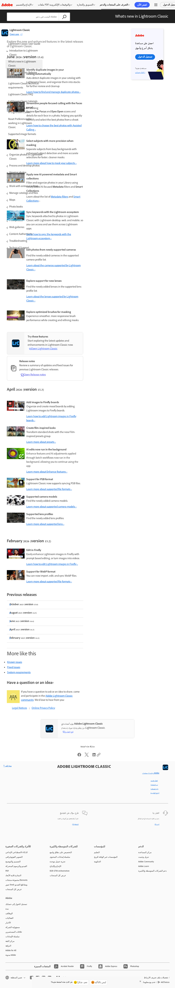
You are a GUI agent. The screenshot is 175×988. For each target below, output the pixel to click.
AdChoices (165, 982)
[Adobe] (7, 4)
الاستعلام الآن (75, 824)
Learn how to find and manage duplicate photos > (53, 92)
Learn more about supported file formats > (49, 490)
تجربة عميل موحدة (57, 861)
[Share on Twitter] (87, 756)
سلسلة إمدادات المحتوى (60, 857)
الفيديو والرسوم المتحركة (16, 866)
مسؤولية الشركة (12, 927)
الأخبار (8, 922)
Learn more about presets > (41, 442)
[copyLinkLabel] (99, 756)
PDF (7, 871)
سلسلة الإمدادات (12, 936)
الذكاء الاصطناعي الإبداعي (16, 852)
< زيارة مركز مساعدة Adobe (150, 773)
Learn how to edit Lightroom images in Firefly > (52, 565)
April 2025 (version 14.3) (22, 630)
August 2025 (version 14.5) (23, 613)
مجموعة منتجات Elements (16, 880)
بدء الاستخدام (154, 784)
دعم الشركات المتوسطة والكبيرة (152, 871)
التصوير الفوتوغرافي (14, 857)
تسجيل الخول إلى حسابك (16, 904)
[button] (156, 5)
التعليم (97, 852)
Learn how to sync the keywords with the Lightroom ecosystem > (48, 237)
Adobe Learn (143, 866)
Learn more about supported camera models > (51, 507)
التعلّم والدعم (154, 780)
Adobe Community (146, 861)
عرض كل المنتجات (13, 889)
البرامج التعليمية (155, 793)
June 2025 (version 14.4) (22, 621)
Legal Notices (19, 708)
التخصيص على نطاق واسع (61, 852)
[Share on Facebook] (79, 756)
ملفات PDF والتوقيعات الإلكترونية (54, 4)
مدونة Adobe (10, 955)
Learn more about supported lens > (45, 524)
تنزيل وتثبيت (143, 857)
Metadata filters (59, 197)
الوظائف (9, 913)
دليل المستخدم (154, 789)
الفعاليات (9, 918)
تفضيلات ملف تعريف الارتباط (156, 977)
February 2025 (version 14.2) (24, 638)
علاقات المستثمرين (13, 932)
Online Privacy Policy (43, 708)
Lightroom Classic (20, 30)
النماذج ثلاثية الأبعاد (13, 875)
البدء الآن (156, 824)
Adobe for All (10, 950)
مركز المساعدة (144, 852)
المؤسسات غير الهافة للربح (105, 857)
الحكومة (97, 861)
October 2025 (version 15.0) (24, 605)
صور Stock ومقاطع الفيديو (16, 884)
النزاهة (8, 946)
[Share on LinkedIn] (94, 756)
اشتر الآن (142, 4)
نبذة (7, 909)
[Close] (140, 981)
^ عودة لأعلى (7, 766)
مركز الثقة (9, 941)
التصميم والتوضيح (13, 861)
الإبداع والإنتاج (55, 866)
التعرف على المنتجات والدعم (114, 4)
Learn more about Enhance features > (46, 472)
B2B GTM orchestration (59, 871)
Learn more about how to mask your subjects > (51, 164)
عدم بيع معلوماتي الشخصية (144, 982)
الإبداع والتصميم (23, 4)
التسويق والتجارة (85, 4)
